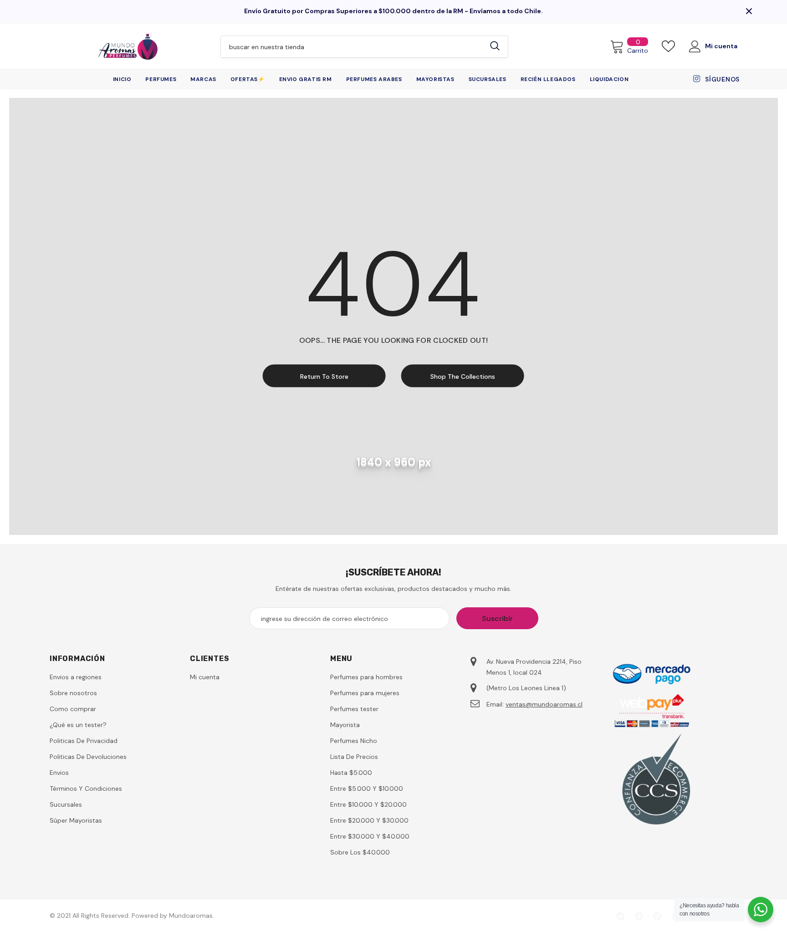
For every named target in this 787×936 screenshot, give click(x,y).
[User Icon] (695, 46)
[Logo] (128, 46)
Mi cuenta (721, 46)
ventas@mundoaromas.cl (544, 704)
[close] (748, 10)
